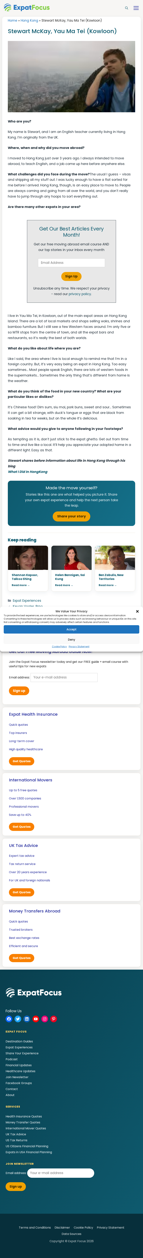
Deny (71, 640)
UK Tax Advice (16, 1134)
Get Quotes (22, 761)
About (10, 1095)
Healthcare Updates (20, 1071)
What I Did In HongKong (27, 472)
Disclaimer (62, 1227)
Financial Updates (19, 1065)
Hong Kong (29, 20)
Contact (12, 1089)
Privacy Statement (79, 646)
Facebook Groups (19, 1083)
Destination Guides (19, 1041)
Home (12, 20)
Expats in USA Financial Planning (29, 1152)
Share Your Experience (22, 1053)
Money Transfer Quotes (23, 1122)
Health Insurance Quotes (24, 1116)
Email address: (20, 677)
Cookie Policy (59, 646)
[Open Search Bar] (126, 8)
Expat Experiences (27, 600)
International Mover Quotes (26, 1128)
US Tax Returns (16, 1140)
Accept (71, 629)
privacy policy (80, 294)
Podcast (12, 1059)
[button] (137, 611)
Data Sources (71, 1234)
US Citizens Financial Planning (27, 1146)
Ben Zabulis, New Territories (111, 577)
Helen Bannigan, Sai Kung (70, 577)
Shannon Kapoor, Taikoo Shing (25, 577)
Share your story (71, 516)
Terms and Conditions (35, 1227)
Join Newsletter (17, 1077)
